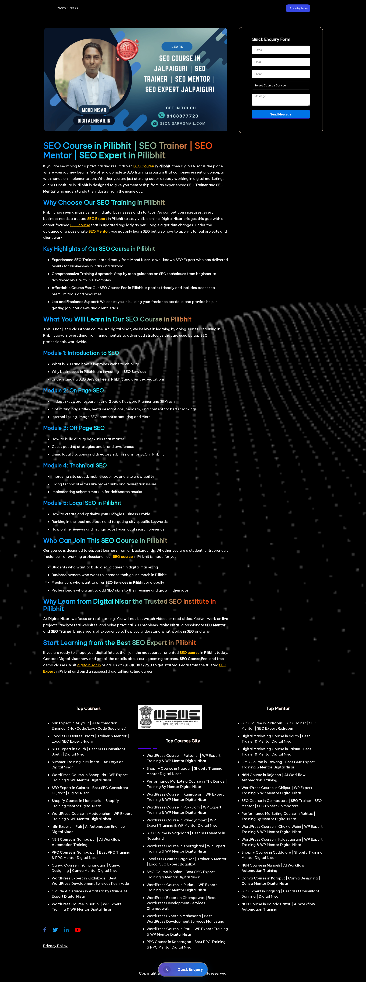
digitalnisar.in (89, 665)
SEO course (80, 225)
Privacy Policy (55, 945)
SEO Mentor (99, 231)
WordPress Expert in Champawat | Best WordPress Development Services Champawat (181, 903)
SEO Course (143, 166)
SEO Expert (97, 218)
